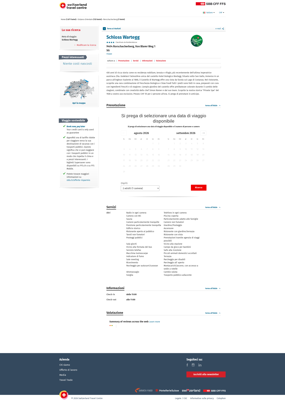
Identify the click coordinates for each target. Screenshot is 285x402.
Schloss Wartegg (123, 37)
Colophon (221, 398)
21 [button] (147, 160)
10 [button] (124, 155)
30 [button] (159, 166)
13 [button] (141, 155)
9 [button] (158, 149)
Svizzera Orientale (90, 19)
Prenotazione (123, 61)
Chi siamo (64, 364)
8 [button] (152, 149)
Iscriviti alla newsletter (206, 374)
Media (62, 375)
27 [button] (141, 166)
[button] (124, 133)
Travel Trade (66, 380)
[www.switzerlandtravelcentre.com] (73, 5)
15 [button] (153, 155)
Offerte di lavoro (68, 369)
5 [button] (135, 149)
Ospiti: (124, 183)
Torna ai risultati (114, 29)
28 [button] (147, 166)
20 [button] (141, 160)
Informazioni (147, 61)
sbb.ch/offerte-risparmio (78, 180)
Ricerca (198, 187)
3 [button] (124, 149)
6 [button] (141, 149)
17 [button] (124, 160)
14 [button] (147, 155)
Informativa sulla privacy (202, 398)
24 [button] (124, 166)
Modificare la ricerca (86, 45)
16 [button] (159, 155)
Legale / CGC (181, 398)
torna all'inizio (211, 106)
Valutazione (161, 61)
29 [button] (153, 166)
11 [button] (130, 155)
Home (68, 19)
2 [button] (158, 143)
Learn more (154, 321)
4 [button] (129, 149)
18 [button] (130, 160)
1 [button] (152, 143)
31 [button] (124, 171)
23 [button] (159, 160)
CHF (221, 13)
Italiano (209, 13)
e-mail (218, 29)
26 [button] (135, 166)
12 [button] (136, 155)
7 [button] (147, 149)
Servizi (135, 61)
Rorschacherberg (114, 19)
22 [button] (153, 160)
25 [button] (130, 166)
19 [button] (136, 160)
